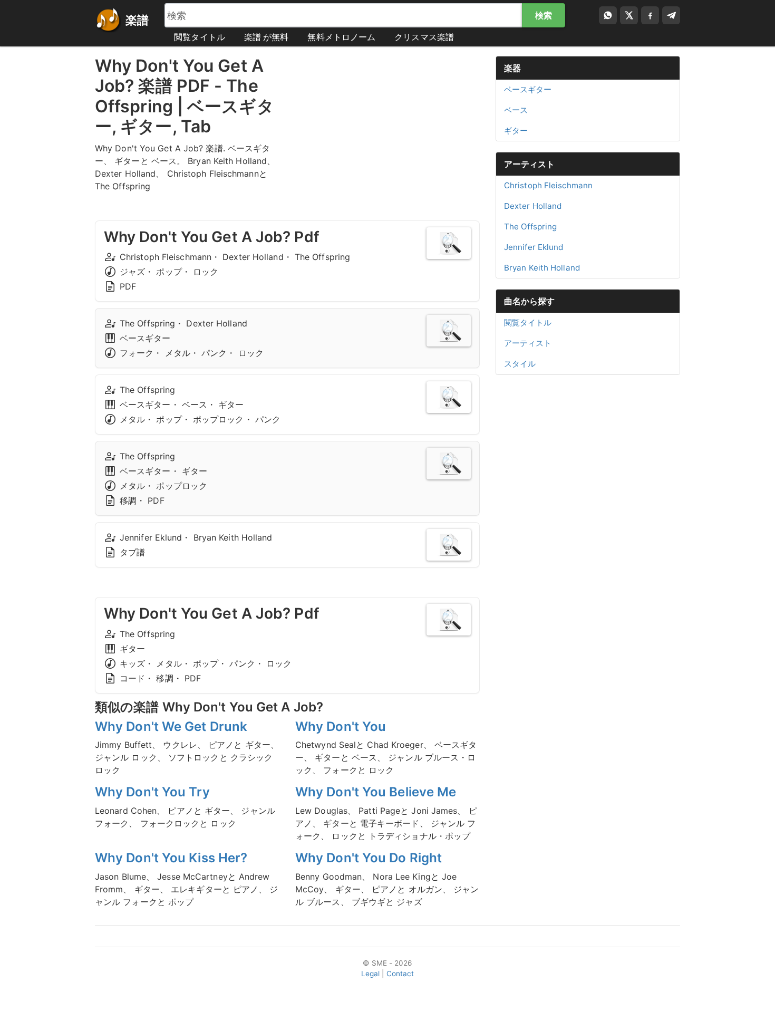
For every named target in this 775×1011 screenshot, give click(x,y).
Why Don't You (340, 726)
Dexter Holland (532, 206)
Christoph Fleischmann (548, 185)
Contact (400, 973)
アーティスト (529, 164)
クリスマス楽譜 (424, 37)
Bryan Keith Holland (542, 268)
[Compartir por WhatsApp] (608, 15)
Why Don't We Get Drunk (171, 726)
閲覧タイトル (199, 37)
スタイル (520, 364)
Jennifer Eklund (534, 247)
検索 (543, 15)
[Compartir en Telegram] (671, 15)
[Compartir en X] (629, 15)
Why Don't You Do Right (368, 857)
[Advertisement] (387, 130)
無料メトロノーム (341, 37)
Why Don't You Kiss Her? (171, 857)
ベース (516, 110)
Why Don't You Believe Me (375, 792)
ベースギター (528, 89)
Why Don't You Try (152, 792)
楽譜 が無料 (266, 37)
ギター (516, 131)
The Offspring (530, 227)
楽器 (512, 68)
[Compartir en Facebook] (650, 15)
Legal (370, 973)
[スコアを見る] (449, 243)
